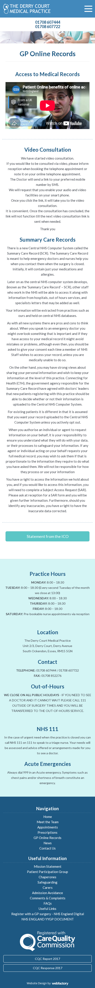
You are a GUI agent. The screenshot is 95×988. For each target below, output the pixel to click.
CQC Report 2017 (47, 959)
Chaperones (47, 877)
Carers (48, 887)
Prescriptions (47, 832)
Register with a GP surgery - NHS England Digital (47, 914)
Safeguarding (47, 882)
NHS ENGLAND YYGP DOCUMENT (47, 919)
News (48, 843)
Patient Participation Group (47, 872)
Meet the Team (48, 822)
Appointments (47, 827)
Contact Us (47, 848)
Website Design (37, 983)
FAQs (48, 903)
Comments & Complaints (47, 898)
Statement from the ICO (47, 536)
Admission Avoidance (47, 893)
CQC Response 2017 (47, 968)
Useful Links (47, 909)
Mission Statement (47, 866)
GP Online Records (47, 838)
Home (47, 817)
